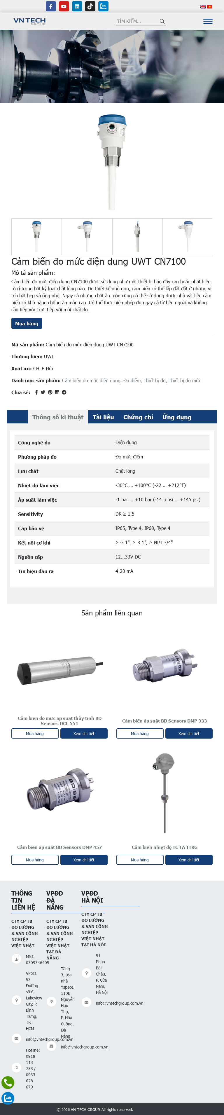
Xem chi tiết (84, 733)
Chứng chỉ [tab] (138, 416)
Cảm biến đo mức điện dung (91, 380)
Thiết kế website (150, 1109)
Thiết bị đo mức (185, 380)
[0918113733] (7, 1082)
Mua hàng (26, 323)
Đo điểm (132, 380)
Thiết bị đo (155, 380)
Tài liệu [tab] (103, 416)
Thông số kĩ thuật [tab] (57, 416)
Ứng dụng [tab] (177, 416)
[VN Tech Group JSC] (29, 21)
